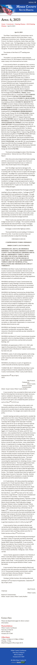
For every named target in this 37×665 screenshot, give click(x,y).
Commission (10, 24)
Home (3, 24)
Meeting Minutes (20, 24)
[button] (20, 2)
